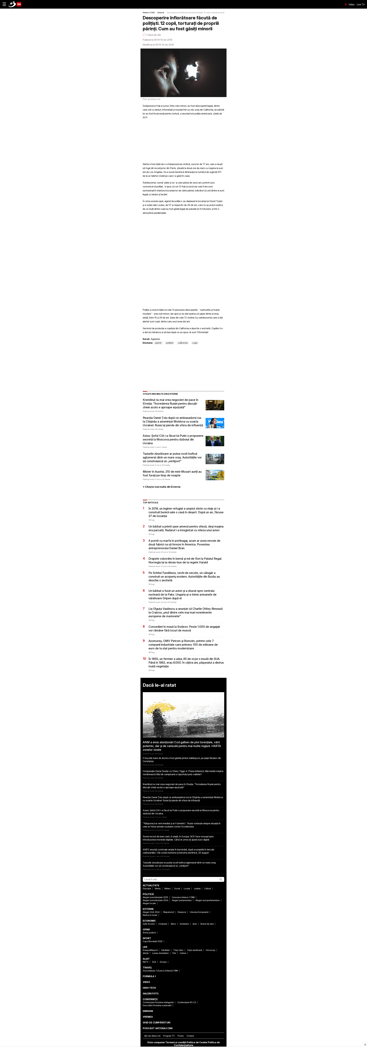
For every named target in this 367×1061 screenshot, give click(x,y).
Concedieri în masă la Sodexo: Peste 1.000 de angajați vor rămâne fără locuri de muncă (184, 628)
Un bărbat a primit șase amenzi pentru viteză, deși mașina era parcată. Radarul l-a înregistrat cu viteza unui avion (186, 528)
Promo (181, 1036)
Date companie (156, 1042)
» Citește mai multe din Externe (161, 486)
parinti (158, 342)
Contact (190, 1036)
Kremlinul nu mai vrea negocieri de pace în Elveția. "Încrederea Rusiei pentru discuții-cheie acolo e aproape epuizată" (170, 403)
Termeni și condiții (175, 1042)
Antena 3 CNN (149, 12)
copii (194, 342)
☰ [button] (4, 4)
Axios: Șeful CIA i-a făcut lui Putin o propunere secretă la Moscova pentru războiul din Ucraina (173, 439)
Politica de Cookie (197, 1042)
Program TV (169, 1036)
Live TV (361, 4)
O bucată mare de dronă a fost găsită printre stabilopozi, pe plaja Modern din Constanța (182, 760)
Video (352, 4)
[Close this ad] (365, 1045)
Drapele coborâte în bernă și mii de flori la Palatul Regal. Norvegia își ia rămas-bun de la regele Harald (185, 560)
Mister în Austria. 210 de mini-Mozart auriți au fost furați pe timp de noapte (172, 473)
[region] (183, 1054)
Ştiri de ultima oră (152, 1036)
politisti (169, 342)
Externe (161, 12)
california (183, 342)
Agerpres (155, 339)
